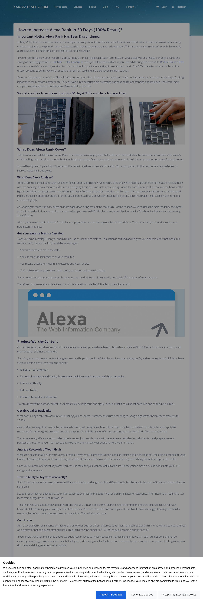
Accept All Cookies (111, 594)
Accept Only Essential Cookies (179, 594)
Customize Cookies (142, 594)
